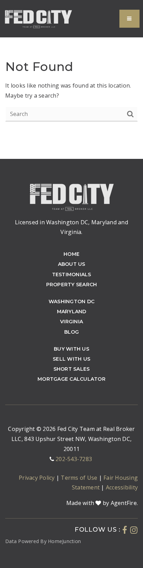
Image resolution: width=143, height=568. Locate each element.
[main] (71, 79)
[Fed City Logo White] (71, 196)
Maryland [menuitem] (71, 311)
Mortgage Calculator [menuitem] (71, 379)
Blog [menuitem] (71, 332)
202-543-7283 (74, 459)
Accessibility (122, 487)
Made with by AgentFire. (102, 503)
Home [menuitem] (71, 254)
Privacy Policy (37, 477)
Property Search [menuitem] (71, 284)
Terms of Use (80, 477)
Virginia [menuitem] (71, 321)
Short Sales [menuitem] (71, 369)
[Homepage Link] (38, 18)
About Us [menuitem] (71, 264)
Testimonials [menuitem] (71, 274)
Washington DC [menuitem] (71, 301)
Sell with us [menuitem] (71, 359)
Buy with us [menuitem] (71, 349)
